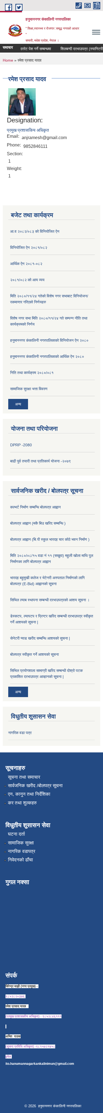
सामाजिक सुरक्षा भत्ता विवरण (29, 389)
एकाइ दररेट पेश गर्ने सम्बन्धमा (28, 49)
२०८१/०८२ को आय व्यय (27, 280)
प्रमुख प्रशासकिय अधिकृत (28, 130)
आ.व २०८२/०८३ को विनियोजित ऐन (34, 231)
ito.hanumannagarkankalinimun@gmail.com (39, 1064)
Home (8, 60)
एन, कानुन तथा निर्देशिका (29, 794)
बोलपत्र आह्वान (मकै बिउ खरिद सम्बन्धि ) (38, 523)
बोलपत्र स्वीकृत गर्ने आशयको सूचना (34, 654)
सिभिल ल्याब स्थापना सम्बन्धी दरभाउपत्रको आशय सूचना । (50, 600)
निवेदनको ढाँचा (20, 859)
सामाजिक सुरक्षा (21, 842)
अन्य (18, 404)
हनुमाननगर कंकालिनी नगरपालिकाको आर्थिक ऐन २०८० (47, 356)
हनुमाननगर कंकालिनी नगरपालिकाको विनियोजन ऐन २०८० (49, 340)
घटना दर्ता (16, 834)
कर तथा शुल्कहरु (22, 803)
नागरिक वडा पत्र (20, 733)
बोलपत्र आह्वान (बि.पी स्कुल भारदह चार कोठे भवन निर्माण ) (50, 539)
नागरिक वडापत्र (21, 851)
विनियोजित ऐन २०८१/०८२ (28, 247)
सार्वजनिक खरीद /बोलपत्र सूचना (35, 785)
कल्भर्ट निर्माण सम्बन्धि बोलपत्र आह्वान (35, 507)
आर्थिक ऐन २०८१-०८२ (26, 263)
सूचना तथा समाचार (24, 777)
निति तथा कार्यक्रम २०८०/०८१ (32, 372)
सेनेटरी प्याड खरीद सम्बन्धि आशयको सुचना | (40, 638)
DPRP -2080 (21, 445)
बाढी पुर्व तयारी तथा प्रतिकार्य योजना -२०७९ (40, 461)
